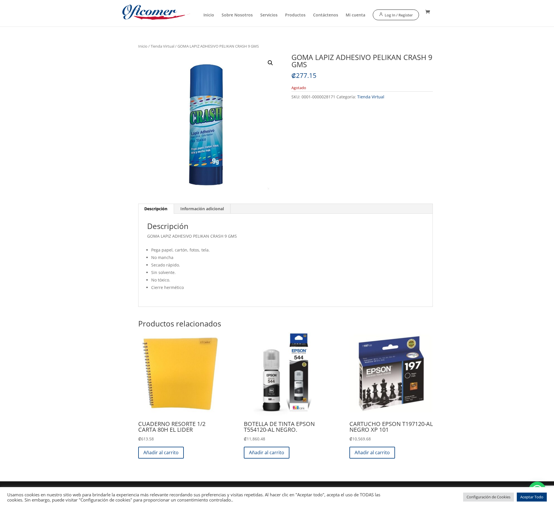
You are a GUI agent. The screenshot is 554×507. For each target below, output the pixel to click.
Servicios (269, 15)
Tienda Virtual (162, 46)
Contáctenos (325, 15)
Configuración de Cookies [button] (488, 497)
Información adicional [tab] (202, 208)
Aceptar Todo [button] (531, 497)
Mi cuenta (355, 15)
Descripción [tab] (155, 208)
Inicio (208, 15)
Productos (295, 15)
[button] (270, 63)
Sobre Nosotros (237, 15)
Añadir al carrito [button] (161, 452)
